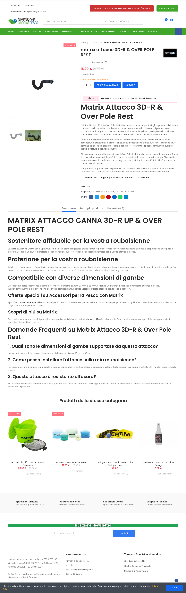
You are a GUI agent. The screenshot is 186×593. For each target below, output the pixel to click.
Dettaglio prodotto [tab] (91, 208)
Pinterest (108, 197)
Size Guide (144, 177)
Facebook (91, 197)
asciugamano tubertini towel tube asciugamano (115, 464)
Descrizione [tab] (69, 208)
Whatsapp (120, 197)
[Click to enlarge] (13, 121)
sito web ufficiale (94, 319)
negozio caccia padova (123, 191)
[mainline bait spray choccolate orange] (158, 434)
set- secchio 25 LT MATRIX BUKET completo (27, 464)
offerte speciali (32, 302)
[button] (14, 5)
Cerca (138, 21)
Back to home (172, 42)
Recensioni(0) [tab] (115, 208)
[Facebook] (178, 31)
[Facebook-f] (176, 580)
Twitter (97, 197)
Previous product (168, 42)
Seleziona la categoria (116, 21)
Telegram (126, 197)
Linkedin (114, 197)
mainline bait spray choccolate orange (158, 464)
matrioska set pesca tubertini (71, 462)
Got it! (174, 587)
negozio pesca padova (98, 191)
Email (102, 197)
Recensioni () (99, 62)
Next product (176, 42)
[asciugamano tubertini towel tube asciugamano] (114, 434)
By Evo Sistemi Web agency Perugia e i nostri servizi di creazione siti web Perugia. (34, 576)
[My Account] (176, 21)
